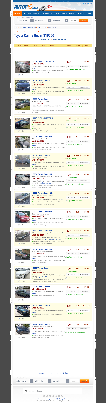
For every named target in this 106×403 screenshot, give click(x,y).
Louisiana (69, 278)
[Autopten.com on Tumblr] (59, 396)
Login (91, 3)
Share (86, 3)
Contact (66, 399)
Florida (69, 107)
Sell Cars (47, 13)
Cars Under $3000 (80, 69)
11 (48, 373)
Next (67, 373)
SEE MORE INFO (72, 66)
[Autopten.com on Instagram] (50, 396)
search (83, 20)
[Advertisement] (53, 53)
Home (18, 13)
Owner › (35, 68)
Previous (40, 373)
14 (57, 373)
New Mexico (70, 332)
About (53, 399)
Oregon (69, 201)
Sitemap (48, 399)
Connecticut (70, 219)
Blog (72, 13)
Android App (41, 399)
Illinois (69, 144)
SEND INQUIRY (84, 66)
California (69, 90)
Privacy (61, 399)
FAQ (57, 399)
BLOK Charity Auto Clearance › (53, 239)
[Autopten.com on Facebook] (44, 396)
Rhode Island (70, 69)
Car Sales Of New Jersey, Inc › (47, 183)
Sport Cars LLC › (43, 277)
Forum (82, 13)
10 (45, 373)
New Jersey (70, 128)
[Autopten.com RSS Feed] (62, 396)
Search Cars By (61, 13)
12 (51, 373)
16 (63, 373)
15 (60, 373)
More (89, 13)
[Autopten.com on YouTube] (56, 396)
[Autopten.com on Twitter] (53, 396)
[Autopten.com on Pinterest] (47, 396)
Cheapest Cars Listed (32, 13)
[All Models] (43, 20)
